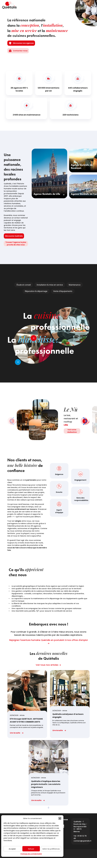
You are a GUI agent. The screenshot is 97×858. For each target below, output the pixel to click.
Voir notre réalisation (72, 430)
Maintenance (74, 284)
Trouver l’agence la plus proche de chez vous (15, 243)
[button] (60, 818)
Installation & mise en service (50, 284)
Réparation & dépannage (36, 291)
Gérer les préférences (51, 849)
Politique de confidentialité (31, 854)
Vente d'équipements (62, 291)
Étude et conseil (24, 284)
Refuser (31, 849)
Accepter (12, 849)
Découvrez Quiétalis (14, 236)
